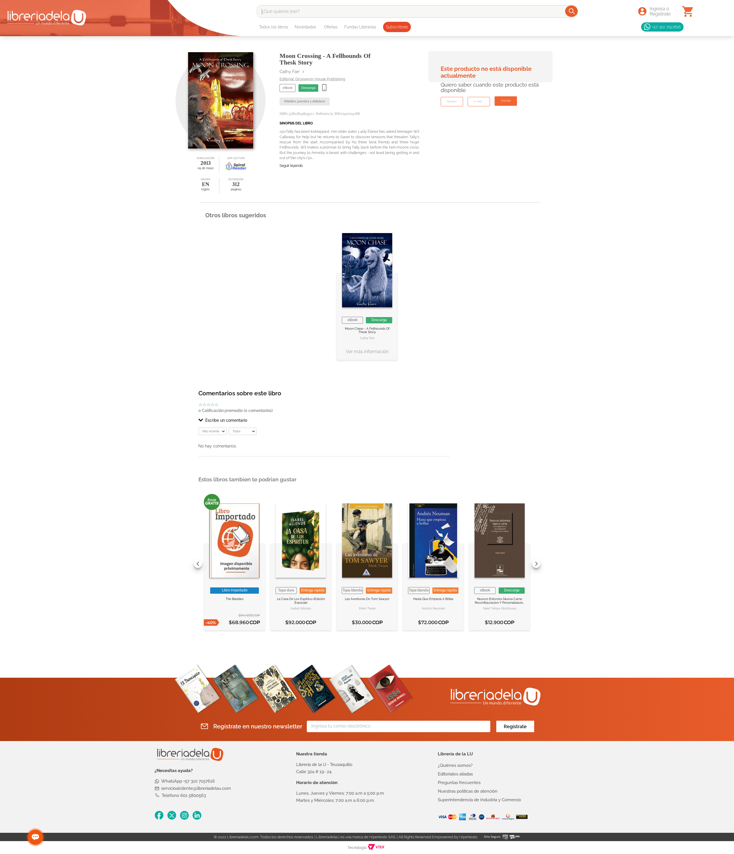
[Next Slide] (536, 564)
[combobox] (417, 11)
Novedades (305, 27)
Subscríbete (397, 27)
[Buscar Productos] (572, 11)
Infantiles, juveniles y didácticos (304, 101)
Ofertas (330, 27)
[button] (324, 420)
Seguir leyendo (291, 166)
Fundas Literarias (360, 27)
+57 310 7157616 (666, 26)
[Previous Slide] (198, 564)
